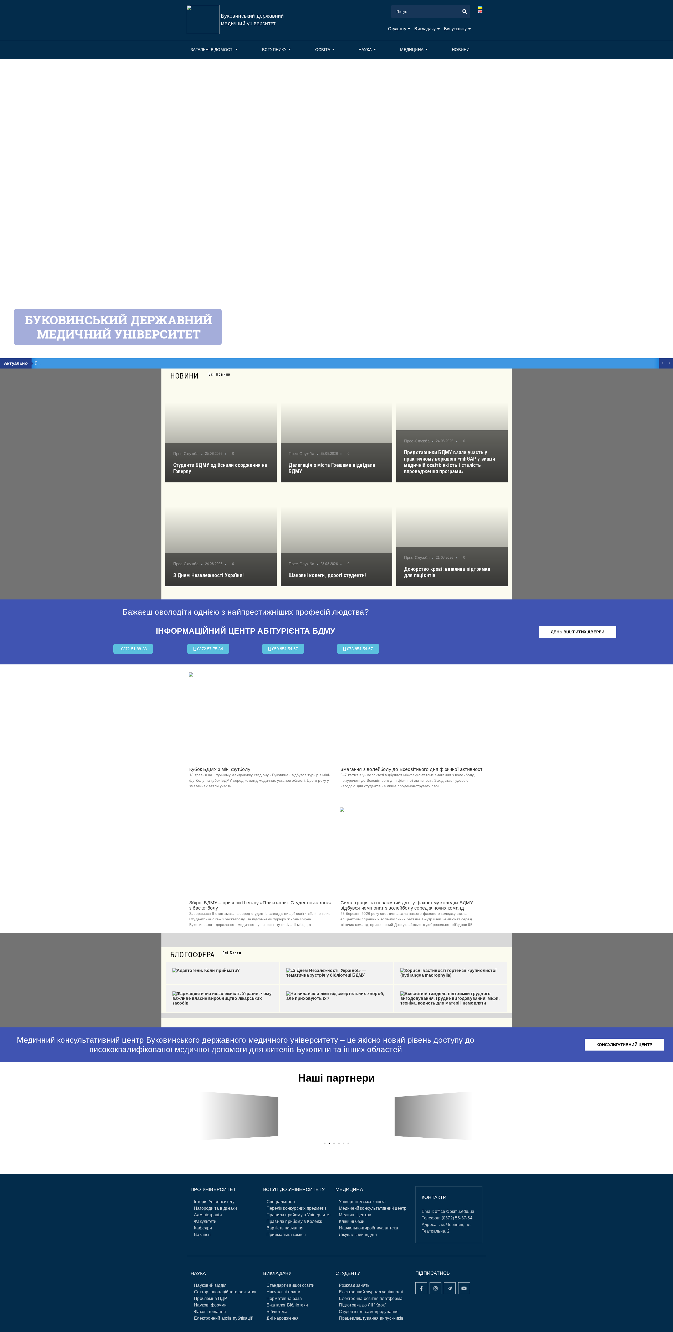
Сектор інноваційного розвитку (225, 1292)
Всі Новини (219, 374)
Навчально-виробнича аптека (368, 1228)
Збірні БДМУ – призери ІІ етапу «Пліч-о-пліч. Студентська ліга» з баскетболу (260, 905)
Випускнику (455, 29)
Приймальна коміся (286, 1234)
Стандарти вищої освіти (290, 1285)
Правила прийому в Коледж (294, 1221)
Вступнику (274, 49)
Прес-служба (186, 453)
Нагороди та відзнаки (215, 1208)
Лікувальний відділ (358, 1234)
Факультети (205, 1221)
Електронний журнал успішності (371, 1292)
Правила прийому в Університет (299, 1215)
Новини (461, 49)
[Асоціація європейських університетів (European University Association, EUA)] (434, 1115)
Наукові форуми (210, 1305)
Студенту (397, 29)
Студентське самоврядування (369, 1311)
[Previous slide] (14, 208)
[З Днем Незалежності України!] (221, 536)
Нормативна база (284, 1298)
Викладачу (425, 29)
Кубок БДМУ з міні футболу (219, 769)
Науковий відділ (210, 1285)
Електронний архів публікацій (223, 1318)
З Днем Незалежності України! (208, 575)
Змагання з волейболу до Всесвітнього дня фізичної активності (411, 769)
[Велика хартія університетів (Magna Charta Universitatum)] (336, 1115)
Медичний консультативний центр (372, 1208)
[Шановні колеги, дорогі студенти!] (336, 536)
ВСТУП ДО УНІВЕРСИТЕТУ (294, 1189)
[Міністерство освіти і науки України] (239, 1115)
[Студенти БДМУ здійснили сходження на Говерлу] (221, 432)
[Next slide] (658, 208)
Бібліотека (277, 1311)
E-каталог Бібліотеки (287, 1305)
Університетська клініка (362, 1201)
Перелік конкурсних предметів (297, 1208)
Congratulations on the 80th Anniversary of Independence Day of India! (109, 363)
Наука (365, 49)
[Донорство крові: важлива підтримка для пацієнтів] (452, 536)
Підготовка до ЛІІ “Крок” (362, 1305)
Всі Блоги (231, 953)
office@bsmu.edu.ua (454, 1211)
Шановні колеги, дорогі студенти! (327, 575)
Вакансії (202, 1234)
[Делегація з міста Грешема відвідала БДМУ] (336, 432)
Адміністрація (208, 1215)
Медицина (412, 49)
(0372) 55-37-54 (457, 1218)
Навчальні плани (283, 1292)
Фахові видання (210, 1311)
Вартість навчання (285, 1228)
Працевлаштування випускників (371, 1318)
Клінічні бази (351, 1221)
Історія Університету (214, 1201)
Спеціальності (281, 1201)
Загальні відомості (212, 49)
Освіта (322, 49)
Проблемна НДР (210, 1298)
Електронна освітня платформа (370, 1298)
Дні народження (283, 1318)
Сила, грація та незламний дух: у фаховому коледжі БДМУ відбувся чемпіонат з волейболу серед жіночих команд (406, 905)
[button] (191, 1115)
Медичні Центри (355, 1215)
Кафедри (203, 1228)
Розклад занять (354, 1285)
